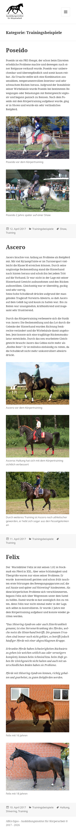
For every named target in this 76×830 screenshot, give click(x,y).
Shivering (11, 811)
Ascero (15, 247)
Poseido (17, 50)
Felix (13, 557)
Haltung (64, 807)
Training (10, 232)
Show (63, 229)
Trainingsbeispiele (43, 229)
